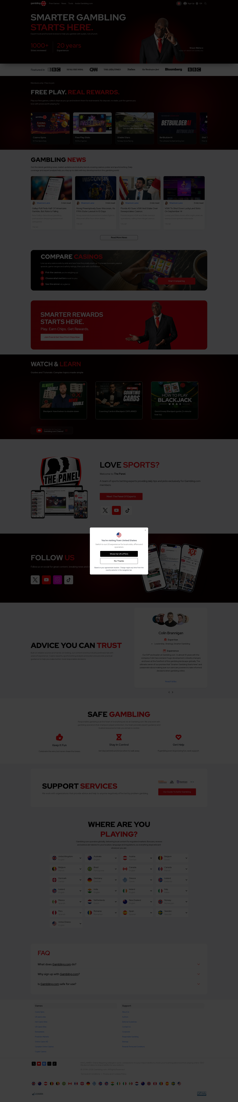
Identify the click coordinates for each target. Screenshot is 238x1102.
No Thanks (119, 561)
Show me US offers (119, 554)
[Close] (145, 530)
